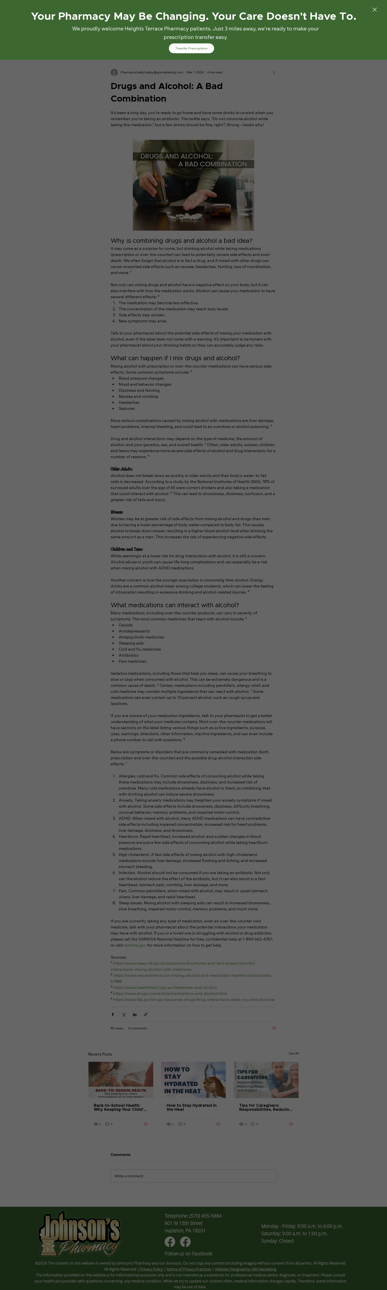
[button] (375, 10)
